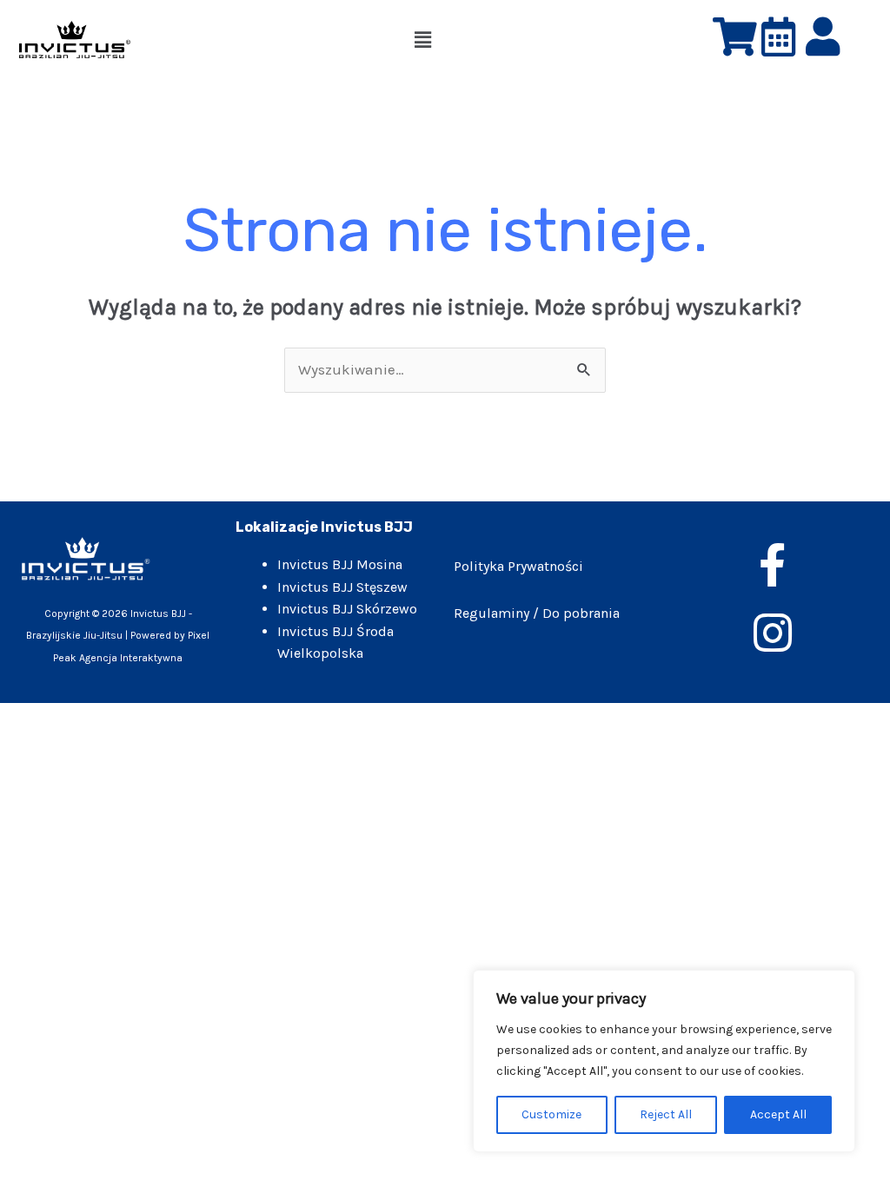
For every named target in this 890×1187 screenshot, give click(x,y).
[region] (664, 1061)
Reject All (666, 1114)
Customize (551, 1114)
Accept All (778, 1114)
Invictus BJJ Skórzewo (347, 608)
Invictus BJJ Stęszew (342, 587)
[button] (423, 39)
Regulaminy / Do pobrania (537, 613)
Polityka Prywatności (518, 566)
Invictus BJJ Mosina (339, 564)
